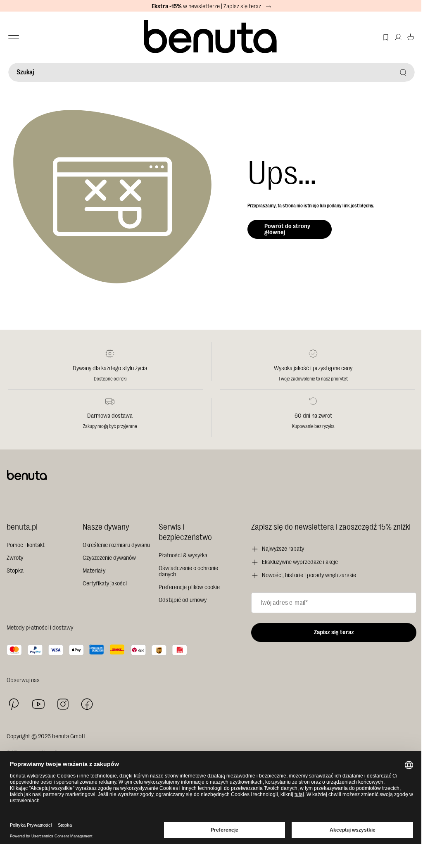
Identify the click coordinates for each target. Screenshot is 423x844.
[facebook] (87, 704)
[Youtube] (38, 704)
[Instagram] (63, 704)
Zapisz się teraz (334, 632)
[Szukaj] (403, 72)
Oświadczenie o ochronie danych (188, 571)
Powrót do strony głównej (287, 229)
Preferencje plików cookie (189, 587)
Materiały (94, 570)
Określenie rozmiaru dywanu (116, 545)
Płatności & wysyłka (183, 555)
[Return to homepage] (211, 37)
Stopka (15, 570)
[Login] (398, 37)
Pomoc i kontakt (26, 545)
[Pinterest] (14, 704)
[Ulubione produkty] (386, 37)
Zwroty (15, 557)
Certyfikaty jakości (105, 583)
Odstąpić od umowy (183, 600)
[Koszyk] (410, 37)
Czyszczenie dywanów (109, 557)
